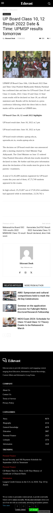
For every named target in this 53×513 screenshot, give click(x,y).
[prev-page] (4, 335)
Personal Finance (9, 456)
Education (13, 10)
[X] (11, 44)
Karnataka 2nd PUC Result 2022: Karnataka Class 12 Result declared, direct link (38, 230)
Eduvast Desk (10, 38)
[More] (43, 44)
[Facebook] (5, 44)
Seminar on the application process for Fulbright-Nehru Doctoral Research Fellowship (33, 308)
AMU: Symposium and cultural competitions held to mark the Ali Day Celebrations (33, 295)
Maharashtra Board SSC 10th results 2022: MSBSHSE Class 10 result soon (14, 231)
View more (6, 505)
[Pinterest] (18, 44)
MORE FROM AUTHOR (34, 285)
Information (7, 478)
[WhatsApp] (24, 44)
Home (5, 10)
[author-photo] (26, 260)
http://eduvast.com (26, 267)
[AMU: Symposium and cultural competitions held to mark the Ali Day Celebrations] (9, 296)
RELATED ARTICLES (12, 285)
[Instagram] (26, 272)
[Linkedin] (30, 44)
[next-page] (8, 335)
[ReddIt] (36, 44)
